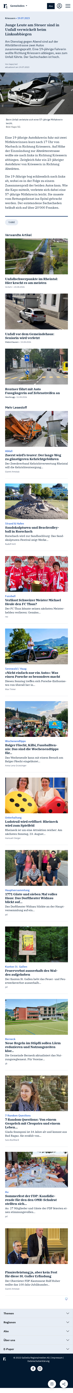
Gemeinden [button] (17, 5)
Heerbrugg (10, 397)
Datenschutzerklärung (38, 1361)
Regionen (10, 1322)
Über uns (9, 1340)
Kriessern (10, 18)
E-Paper (9, 1349)
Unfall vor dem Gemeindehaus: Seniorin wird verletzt (29, 336)
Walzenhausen (12, 342)
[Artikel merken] (52, 1384)
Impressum (56, 1357)
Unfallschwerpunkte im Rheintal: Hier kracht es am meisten (31, 281)
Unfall (11, 222)
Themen (9, 1313)
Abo (51, 6)
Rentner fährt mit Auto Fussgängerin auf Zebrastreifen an (32, 391)
